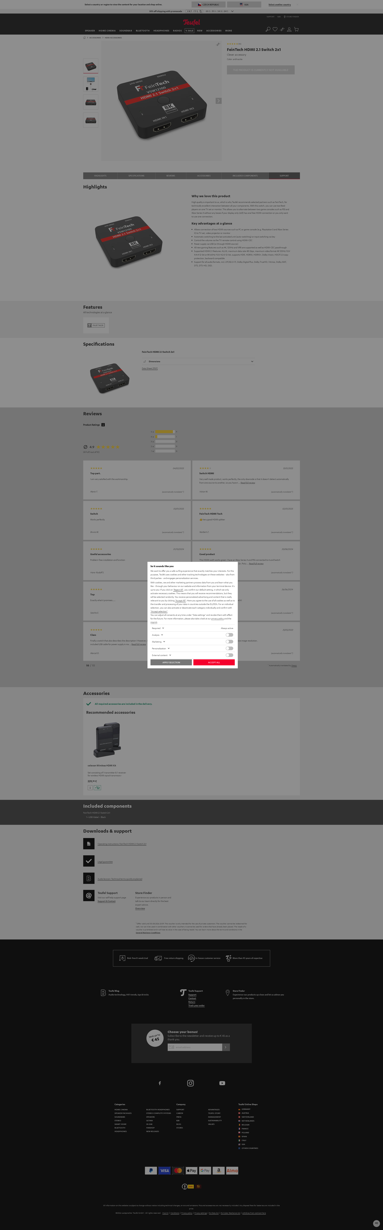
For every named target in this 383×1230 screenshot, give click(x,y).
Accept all (214, 662)
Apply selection (171, 662)
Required (156, 628)
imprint (153, 622)
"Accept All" (180, 600)
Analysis (155, 634)
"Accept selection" (158, 611)
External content (159, 655)
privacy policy (217, 618)
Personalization (159, 648)
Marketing (156, 641)
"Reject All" (178, 589)
